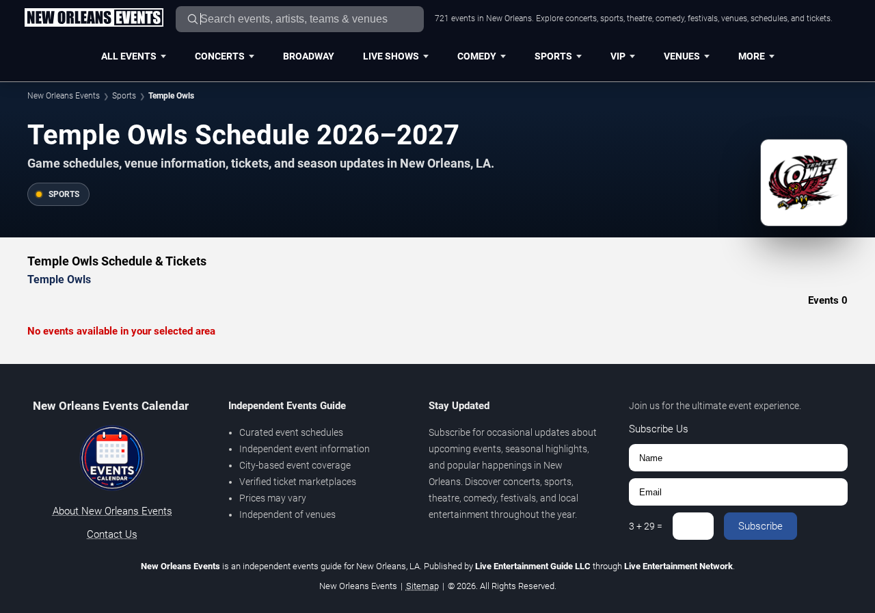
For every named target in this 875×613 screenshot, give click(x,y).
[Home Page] (93, 18)
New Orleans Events (63, 96)
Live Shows (391, 56)
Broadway (308, 56)
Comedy (476, 56)
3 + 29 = (645, 526)
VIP (617, 56)
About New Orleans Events (112, 511)
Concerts (220, 56)
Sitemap (422, 586)
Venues (682, 56)
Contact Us (112, 534)
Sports (553, 56)
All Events (129, 56)
